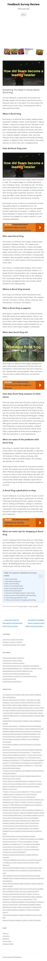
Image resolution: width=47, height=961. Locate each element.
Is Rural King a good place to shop (16, 598)
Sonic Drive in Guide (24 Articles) (13, 639)
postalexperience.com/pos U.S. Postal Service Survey (20, 676)
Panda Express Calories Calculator (13, 663)
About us (6, 933)
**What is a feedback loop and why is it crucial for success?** (22, 860)
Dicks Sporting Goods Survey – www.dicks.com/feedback (21, 666)
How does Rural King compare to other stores (20, 593)
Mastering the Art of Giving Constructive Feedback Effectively (22, 750)
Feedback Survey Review (24, 4)
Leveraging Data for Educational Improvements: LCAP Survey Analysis (13, 623)
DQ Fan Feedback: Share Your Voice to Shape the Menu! (21, 891)
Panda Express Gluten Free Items (13, 658)
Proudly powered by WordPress (12, 957)
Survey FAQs (23, 606)
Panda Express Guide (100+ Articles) (14, 645)
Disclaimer (6, 939)
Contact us (6, 936)
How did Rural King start (13, 581)
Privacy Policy (7, 941)
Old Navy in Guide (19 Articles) (12, 642)
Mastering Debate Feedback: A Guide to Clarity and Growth (22, 920)
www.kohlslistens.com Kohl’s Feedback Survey (18, 671)
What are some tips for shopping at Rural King (21, 600)
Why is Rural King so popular (14, 588)
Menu (23, 14)
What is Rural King (11, 579)
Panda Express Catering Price (12, 681)
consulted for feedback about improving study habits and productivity (34, 623)
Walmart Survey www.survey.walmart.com (16, 674)
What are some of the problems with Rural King (20, 595)
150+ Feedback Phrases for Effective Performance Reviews (21, 876)
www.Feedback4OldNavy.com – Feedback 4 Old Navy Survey (22, 668)
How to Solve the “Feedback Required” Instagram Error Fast (22, 781)
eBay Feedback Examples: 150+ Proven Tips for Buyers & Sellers (23, 889)
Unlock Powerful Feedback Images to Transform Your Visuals (22, 868)
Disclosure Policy (8, 944)
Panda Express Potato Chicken (12, 660)
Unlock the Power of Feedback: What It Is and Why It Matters (22, 784)
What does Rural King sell (13, 591)
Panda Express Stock (9, 679)
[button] (39, 576)
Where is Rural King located (14, 586)
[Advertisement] (23, 31)
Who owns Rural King (12, 584)
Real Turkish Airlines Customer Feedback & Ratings (19, 836)
